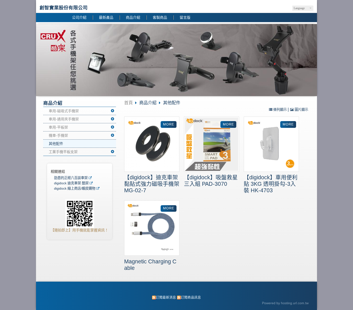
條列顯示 (280, 110)
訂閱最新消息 (166, 297)
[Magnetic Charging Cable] (151, 228)
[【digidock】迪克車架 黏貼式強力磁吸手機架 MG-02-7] (151, 145)
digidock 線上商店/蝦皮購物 (74, 188)
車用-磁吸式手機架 (64, 111)
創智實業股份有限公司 (64, 7)
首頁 (128, 102)
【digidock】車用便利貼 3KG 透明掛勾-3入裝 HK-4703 (271, 183)
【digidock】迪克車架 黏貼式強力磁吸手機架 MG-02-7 (151, 183)
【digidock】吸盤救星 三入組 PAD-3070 (211, 180)
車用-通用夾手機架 (64, 119)
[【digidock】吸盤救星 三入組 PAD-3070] (211, 145)
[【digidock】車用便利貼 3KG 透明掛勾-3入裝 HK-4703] (271, 145)
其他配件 (56, 144)
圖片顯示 (301, 110)
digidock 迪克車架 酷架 (71, 183)
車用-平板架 (58, 127)
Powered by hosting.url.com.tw (285, 303)
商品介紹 (148, 102)
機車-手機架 (58, 135)
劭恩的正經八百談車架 (71, 178)
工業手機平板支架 (63, 152)
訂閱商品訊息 (191, 297)
